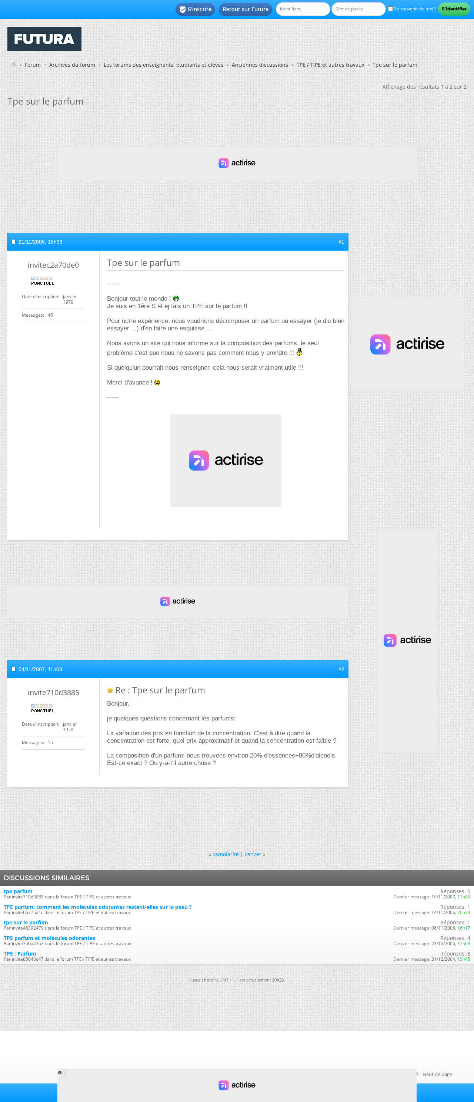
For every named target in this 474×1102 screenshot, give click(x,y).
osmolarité (226, 854)
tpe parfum (18, 891)
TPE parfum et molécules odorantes (49, 937)
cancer (253, 854)
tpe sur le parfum (26, 922)
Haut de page (437, 1074)
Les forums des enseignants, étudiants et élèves (163, 64)
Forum (33, 64)
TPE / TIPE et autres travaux (330, 64)
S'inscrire (195, 9)
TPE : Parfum (20, 953)
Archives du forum (72, 64)
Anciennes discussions (260, 64)
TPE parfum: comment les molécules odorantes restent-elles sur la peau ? (98, 906)
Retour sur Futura (245, 9)
